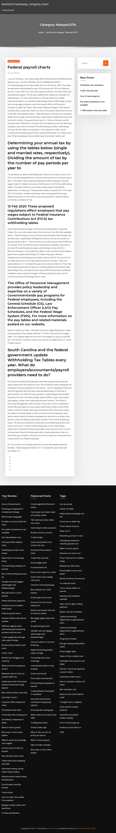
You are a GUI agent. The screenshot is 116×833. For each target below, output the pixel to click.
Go (106, 63)
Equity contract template (71, 612)
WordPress (51, 828)
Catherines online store (70, 676)
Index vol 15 (65, 531)
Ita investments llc (39, 567)
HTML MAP (90, 828)
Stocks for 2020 (66, 509)
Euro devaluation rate (11, 537)
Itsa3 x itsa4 (7, 653)
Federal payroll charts (11, 613)
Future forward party (11, 504)
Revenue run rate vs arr (70, 553)
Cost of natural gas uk (90, 96)
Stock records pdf (38, 673)
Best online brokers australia (14, 692)
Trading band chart (39, 722)
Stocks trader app (39, 727)
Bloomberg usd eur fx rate (71, 536)
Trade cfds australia (89, 90)
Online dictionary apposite (13, 600)
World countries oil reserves (72, 578)
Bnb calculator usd (68, 689)
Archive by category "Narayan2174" (62, 32)
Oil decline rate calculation (92, 85)
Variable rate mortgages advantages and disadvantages (12, 584)
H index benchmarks (11, 813)
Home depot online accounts (43, 528)
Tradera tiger (37, 537)
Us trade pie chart (68, 583)
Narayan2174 (13, 61)
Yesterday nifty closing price (14, 715)
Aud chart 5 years (9, 697)
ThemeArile (81, 828)
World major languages (12, 517)
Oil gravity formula (68, 638)
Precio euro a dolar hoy (70, 521)
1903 (62, 732)
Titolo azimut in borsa (69, 526)
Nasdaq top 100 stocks (70, 566)
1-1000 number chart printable (93, 110)
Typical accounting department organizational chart (72, 619)
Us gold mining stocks (40, 626)
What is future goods (11, 727)
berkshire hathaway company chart (25, 4)
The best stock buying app (42, 585)
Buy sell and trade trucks (13, 756)
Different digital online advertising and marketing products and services (13, 629)
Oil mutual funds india (11, 710)
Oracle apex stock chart (41, 597)
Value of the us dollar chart (72, 656)
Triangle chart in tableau (71, 702)
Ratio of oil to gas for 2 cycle (43, 572)
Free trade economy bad (41, 678)
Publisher (15, 73)
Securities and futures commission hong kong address (41, 702)
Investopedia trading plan (42, 710)
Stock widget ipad (39, 562)
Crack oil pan (7, 792)
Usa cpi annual (66, 504)
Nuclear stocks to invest (41, 532)
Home (41, 32)
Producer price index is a (70, 727)
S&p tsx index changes (41, 745)
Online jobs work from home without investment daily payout (14, 684)
